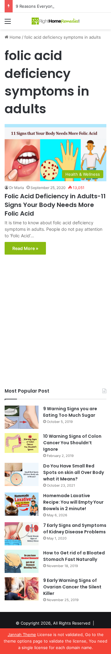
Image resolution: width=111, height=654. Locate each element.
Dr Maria (16, 187)
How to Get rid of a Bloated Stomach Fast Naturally (74, 556)
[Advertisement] (55, 322)
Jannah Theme (22, 634)
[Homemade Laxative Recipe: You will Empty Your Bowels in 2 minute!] (22, 504)
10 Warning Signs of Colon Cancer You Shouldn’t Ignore (72, 442)
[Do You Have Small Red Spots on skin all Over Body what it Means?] (22, 474)
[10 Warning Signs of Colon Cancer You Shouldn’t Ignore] (22, 443)
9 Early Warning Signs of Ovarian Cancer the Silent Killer (72, 586)
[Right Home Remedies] (55, 21)
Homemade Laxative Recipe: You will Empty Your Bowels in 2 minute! (73, 502)
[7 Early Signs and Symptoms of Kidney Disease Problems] (22, 533)
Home (14, 37)
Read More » (25, 248)
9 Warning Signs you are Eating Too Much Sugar (70, 412)
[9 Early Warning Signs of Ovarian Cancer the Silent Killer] (22, 588)
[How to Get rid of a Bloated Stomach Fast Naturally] (22, 561)
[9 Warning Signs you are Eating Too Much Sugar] (22, 417)
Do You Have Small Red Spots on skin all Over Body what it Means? (73, 472)
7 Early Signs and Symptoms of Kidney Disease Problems (74, 528)
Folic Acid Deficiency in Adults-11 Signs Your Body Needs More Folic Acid (55, 205)
